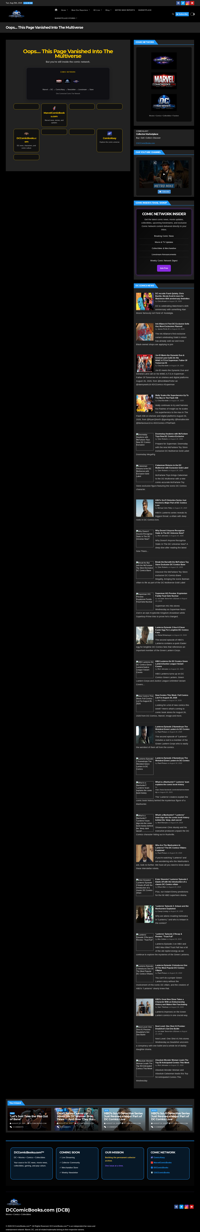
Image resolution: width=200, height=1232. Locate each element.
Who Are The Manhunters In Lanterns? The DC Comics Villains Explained (170, 847)
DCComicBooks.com (38, 1123)
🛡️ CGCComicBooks (160, 1172)
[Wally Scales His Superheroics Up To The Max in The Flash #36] (144, 403)
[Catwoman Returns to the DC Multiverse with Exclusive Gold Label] (144, 473)
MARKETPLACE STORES (65, 18)
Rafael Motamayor (165, 635)
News (12, 1113)
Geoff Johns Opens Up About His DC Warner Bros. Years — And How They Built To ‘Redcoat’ (76, 1118)
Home (64, 10)
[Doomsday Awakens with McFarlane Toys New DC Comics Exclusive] (144, 442)
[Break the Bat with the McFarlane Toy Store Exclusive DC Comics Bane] (144, 570)
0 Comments (18, 1127)
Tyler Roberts (163, 439)
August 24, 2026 (19, 1123)
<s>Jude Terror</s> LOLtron (168, 598)
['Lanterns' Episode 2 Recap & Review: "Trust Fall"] (144, 942)
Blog (108, 10)
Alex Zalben (162, 700)
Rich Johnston (163, 536)
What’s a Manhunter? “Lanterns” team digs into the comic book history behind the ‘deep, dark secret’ (172, 817)
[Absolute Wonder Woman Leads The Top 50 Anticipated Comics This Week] (144, 1068)
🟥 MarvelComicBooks (161, 1163)
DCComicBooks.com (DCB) (38, 1210)
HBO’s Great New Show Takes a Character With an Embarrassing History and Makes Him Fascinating (171, 1001)
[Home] (56, 10)
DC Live (97, 10)
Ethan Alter (162, 887)
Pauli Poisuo (162, 732)
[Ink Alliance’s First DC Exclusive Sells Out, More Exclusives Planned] (144, 332)
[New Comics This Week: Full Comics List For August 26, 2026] (144, 703)
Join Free (164, 268)
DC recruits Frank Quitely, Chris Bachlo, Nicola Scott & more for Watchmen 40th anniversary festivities (172, 296)
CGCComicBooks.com (145, 143)
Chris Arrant (162, 301)
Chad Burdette (163, 365)
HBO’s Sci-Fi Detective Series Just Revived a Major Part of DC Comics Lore (123, 1116)
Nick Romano (163, 823)
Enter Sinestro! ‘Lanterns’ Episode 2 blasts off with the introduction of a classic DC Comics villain (171, 881)
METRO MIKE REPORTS (125, 10)
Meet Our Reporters (80, 10)
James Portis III (163, 329)
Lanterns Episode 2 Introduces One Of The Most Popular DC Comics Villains (171, 967)
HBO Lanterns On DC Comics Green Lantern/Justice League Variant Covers (171, 663)
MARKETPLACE (145, 10)
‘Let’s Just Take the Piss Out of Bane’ (29, 1118)
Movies (60, 1110)
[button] (173, 14)
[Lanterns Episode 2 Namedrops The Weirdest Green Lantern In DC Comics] (144, 735)
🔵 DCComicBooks (159, 1168)
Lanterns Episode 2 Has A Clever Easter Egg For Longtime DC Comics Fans (172, 629)
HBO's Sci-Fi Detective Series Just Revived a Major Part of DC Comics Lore (171, 502)
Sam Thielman (163, 1007)
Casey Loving (163, 911)
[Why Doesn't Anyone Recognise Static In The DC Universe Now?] (144, 539)
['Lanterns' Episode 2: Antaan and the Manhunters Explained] (144, 914)
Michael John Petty (165, 508)
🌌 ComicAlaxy (158, 1157)
